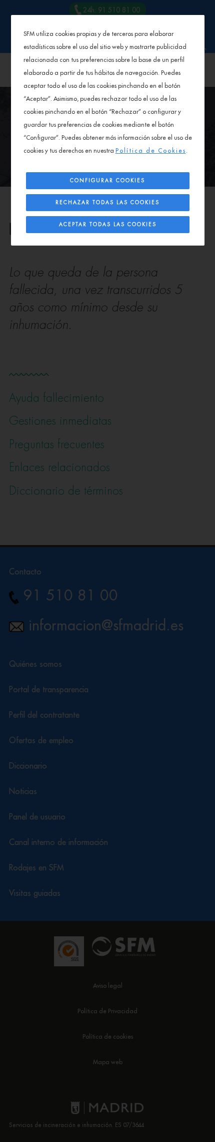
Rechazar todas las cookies (108, 202)
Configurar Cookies (107, 180)
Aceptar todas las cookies (107, 224)
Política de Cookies (151, 151)
